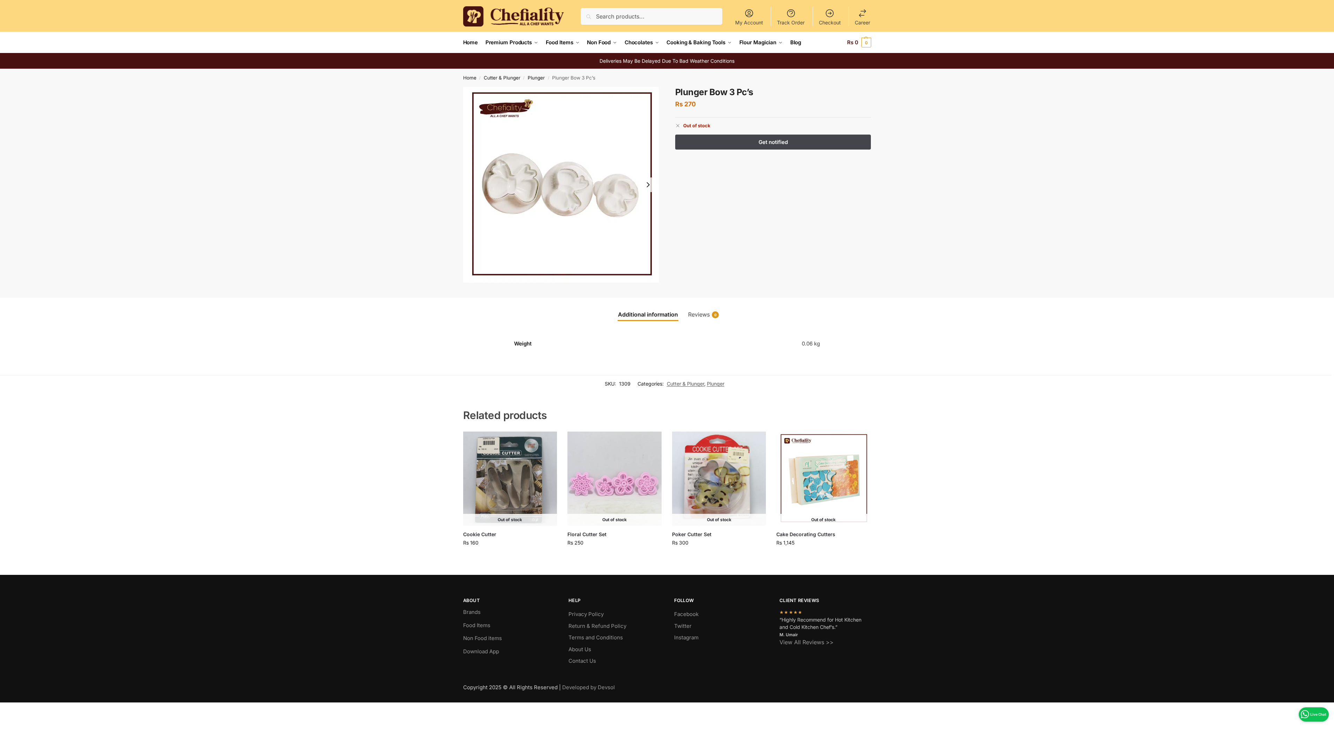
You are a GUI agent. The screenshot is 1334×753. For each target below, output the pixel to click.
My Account (749, 22)
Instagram (686, 637)
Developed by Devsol (588, 687)
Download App (481, 651)
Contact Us (582, 660)
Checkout (830, 22)
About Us (579, 649)
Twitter (683, 626)
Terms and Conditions (595, 637)
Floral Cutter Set (586, 534)
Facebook (686, 614)
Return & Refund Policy (597, 626)
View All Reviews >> (806, 642)
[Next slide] (648, 184)
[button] (859, 42)
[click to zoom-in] (561, 185)
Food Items (476, 625)
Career (862, 22)
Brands (472, 612)
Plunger (536, 78)
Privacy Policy (586, 614)
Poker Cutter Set (691, 534)
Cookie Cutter (479, 534)
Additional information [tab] (648, 314)
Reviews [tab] (702, 314)
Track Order (791, 22)
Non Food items (483, 638)
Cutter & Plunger (502, 78)
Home (469, 78)
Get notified (510, 557)
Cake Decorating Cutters (805, 534)
